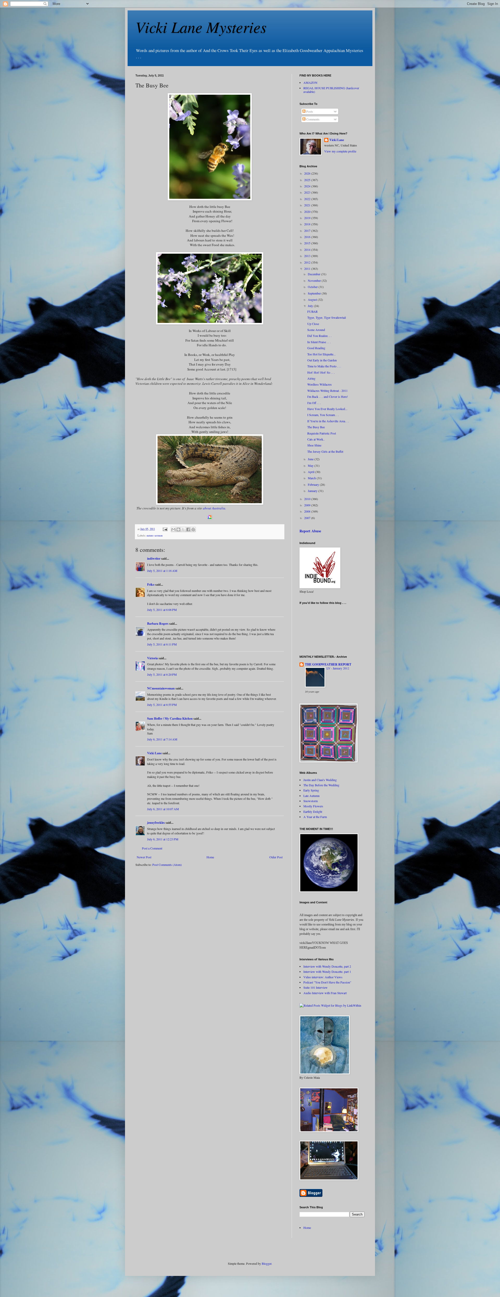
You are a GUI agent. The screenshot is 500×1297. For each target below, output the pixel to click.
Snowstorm (310, 801)
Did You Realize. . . (319, 336)
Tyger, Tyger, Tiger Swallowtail (326, 317)
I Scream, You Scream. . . (323, 415)
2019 (307, 218)
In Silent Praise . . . (319, 342)
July (311, 306)
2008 (307, 511)
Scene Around (316, 330)
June (311, 459)
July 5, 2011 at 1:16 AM (162, 570)
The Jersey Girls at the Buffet (325, 451)
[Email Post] (164, 529)
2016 (307, 237)
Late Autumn (311, 796)
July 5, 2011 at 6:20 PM (162, 674)
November (315, 280)
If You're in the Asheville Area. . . (328, 421)
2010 (307, 499)
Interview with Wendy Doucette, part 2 (327, 966)
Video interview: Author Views (322, 977)
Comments (312, 119)
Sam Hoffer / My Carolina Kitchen (170, 718)
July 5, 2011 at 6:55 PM (162, 704)
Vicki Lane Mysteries (200, 26)
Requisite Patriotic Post (321, 433)
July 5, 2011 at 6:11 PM (162, 644)
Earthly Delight (312, 811)
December (314, 274)
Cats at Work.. (316, 439)
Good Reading (316, 348)
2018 (307, 224)
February (314, 484)
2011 (307, 268)
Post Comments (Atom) (167, 864)
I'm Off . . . (314, 403)
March (312, 478)
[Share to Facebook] (188, 529)
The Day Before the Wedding (321, 785)
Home (210, 857)
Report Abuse (310, 531)
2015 (307, 243)
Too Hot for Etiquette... (321, 354)
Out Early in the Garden (322, 360)
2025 (307, 180)
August (313, 299)
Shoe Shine (314, 445)
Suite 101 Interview (315, 987)
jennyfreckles (156, 822)
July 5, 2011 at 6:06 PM (162, 610)
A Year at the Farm (315, 817)
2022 (307, 199)
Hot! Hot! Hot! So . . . (321, 372)
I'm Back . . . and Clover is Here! (327, 396)
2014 (307, 249)
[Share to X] (183, 529)
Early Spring (311, 790)
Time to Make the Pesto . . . (324, 366)
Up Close (313, 324)
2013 (307, 256)
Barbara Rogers (157, 623)
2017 (307, 230)
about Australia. (214, 508)
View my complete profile (340, 151)
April (311, 472)
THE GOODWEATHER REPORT (328, 664)
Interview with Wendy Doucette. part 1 (327, 971)
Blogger (266, 1263)
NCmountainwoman (161, 688)
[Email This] (173, 529)
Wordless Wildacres (319, 384)
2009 (307, 505)
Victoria (152, 658)
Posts (309, 111)
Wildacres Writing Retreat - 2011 (327, 390)
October (313, 287)
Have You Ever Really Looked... (327, 409)
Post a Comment (152, 848)
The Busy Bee (316, 427)
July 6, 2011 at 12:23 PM (162, 839)
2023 (307, 192)
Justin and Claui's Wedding (320, 780)
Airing (311, 378)
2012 (307, 262)
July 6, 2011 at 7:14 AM (162, 739)
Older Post (276, 857)
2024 (307, 186)
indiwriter (153, 558)
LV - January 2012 (338, 668)
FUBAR (312, 311)
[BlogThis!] (178, 529)
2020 (307, 211)
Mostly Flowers (313, 806)
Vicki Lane (154, 753)
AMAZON (310, 82)
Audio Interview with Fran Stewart (325, 993)
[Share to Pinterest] (193, 529)
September (315, 293)
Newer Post (144, 857)
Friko (150, 584)
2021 (307, 205)
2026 (307, 173)
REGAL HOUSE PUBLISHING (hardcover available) (331, 90)
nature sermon (154, 535)
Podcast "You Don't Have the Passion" (327, 982)
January (313, 491)
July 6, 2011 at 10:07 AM (163, 809)
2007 (307, 518)
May (311, 465)
